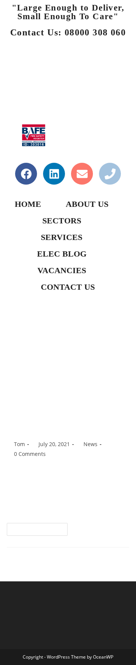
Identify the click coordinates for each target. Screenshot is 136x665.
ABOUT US (87, 204)
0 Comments (30, 453)
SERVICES (61, 237)
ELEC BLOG (62, 253)
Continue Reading (40, 527)
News (90, 444)
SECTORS (61, 220)
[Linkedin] (54, 174)
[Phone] (110, 174)
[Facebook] (26, 174)
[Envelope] (82, 174)
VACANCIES (61, 270)
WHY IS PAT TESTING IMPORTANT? (53, 420)
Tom (19, 444)
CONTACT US (68, 287)
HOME (28, 204)
